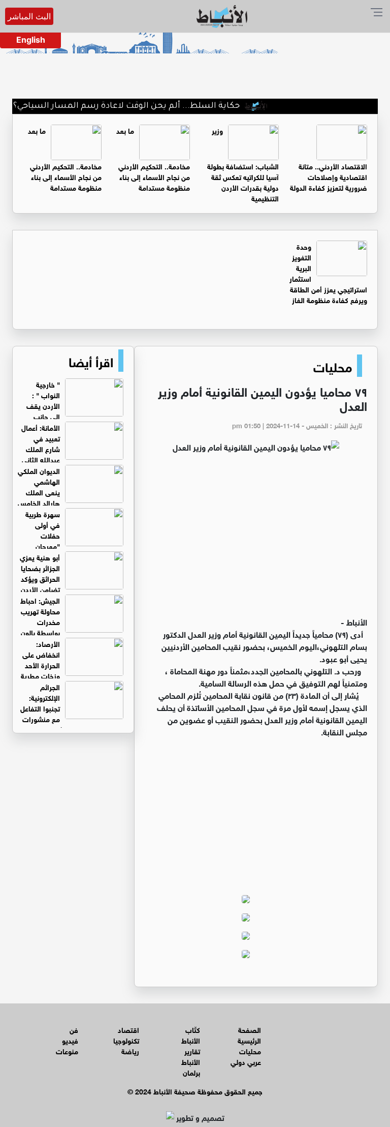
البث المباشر (29, 16)
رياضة (130, 1050)
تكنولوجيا (126, 1039)
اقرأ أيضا (91, 360)
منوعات (67, 1050)
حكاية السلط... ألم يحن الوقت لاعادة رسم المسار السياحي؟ (141, 106)
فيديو (70, 1039)
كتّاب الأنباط (190, 1034)
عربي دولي (246, 1061)
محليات (332, 365)
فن (74, 1029)
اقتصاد (128, 1029)
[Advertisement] (256, 539)
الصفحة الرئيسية (249, 1034)
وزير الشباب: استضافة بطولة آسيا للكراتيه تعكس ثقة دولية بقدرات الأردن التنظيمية (243, 164)
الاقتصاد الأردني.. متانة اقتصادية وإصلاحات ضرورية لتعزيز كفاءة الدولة (328, 176)
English (30, 40)
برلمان (191, 1071)
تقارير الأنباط (190, 1055)
